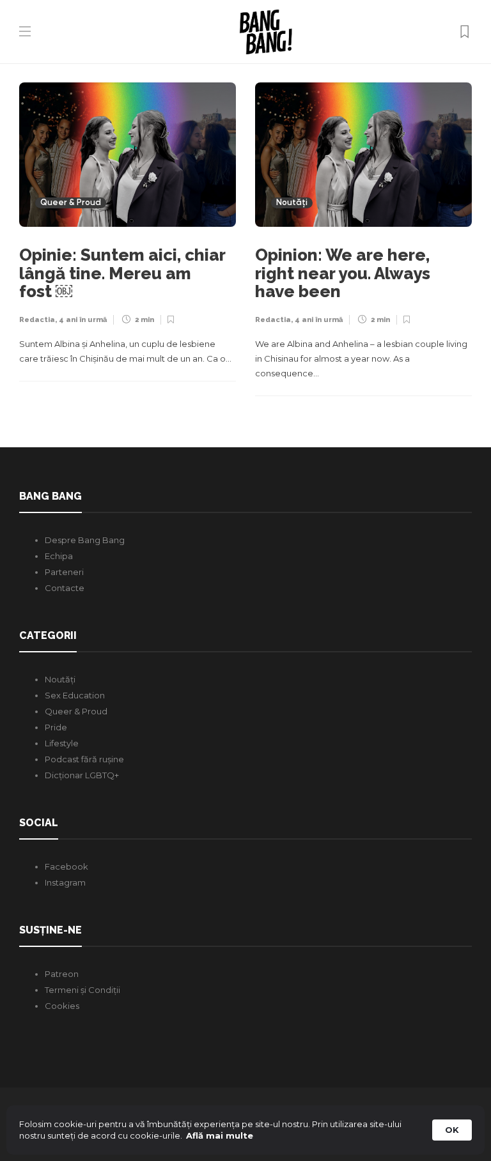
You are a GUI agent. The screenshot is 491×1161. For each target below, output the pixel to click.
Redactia (37, 320)
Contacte (64, 588)
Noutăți (292, 203)
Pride (56, 727)
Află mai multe (219, 1135)
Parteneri (64, 572)
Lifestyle (62, 743)
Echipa (59, 556)
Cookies (62, 1006)
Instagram (65, 882)
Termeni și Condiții (82, 990)
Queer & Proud (70, 203)
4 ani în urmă (83, 320)
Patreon (62, 974)
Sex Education (75, 695)
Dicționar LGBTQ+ (82, 775)
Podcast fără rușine (84, 759)
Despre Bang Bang (85, 540)
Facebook (66, 866)
